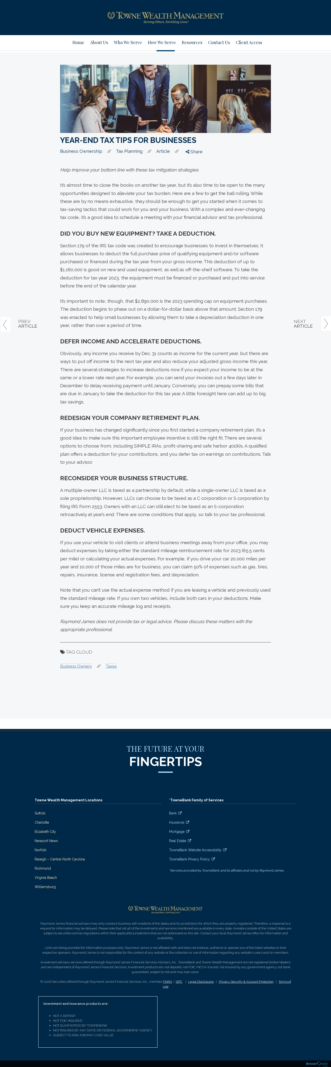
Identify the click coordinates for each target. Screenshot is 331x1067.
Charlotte (42, 822)
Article (163, 151)
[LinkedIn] (191, 179)
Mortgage (176, 832)
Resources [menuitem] (192, 42)
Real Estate (177, 841)
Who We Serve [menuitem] (128, 42)
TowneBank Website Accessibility (195, 850)
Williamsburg (45, 887)
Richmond (43, 868)
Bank (173, 813)
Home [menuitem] (78, 42)
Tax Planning (129, 151)
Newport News (46, 841)
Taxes (111, 666)
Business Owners (76, 666)
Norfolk (40, 850)
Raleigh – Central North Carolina (60, 859)
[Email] (191, 188)
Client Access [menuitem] (249, 42)
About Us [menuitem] (99, 42)
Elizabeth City (45, 832)
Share (196, 151)
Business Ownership (81, 151)
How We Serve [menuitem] (162, 42)
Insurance (176, 822)
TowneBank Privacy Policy (189, 859)
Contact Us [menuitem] (219, 42)
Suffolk (40, 813)
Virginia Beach (46, 878)
